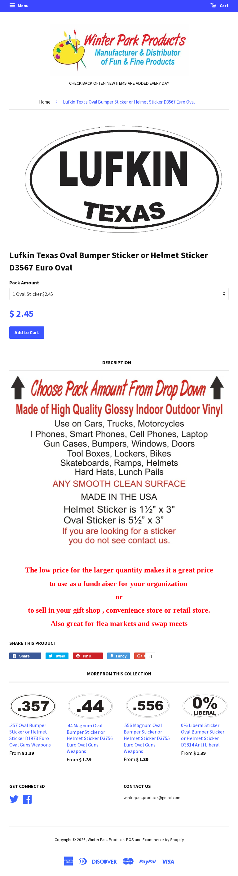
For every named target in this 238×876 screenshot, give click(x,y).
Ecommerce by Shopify (163, 839)
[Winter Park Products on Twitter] (14, 798)
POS (130, 839)
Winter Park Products (106, 839)
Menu (23, 5)
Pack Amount (24, 282)
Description (116, 362)
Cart (224, 5)
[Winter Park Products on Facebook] (27, 798)
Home (45, 102)
